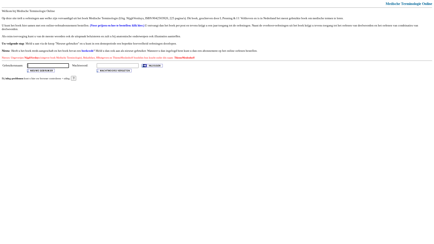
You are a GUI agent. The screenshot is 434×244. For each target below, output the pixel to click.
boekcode (88, 50)
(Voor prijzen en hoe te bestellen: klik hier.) (117, 25)
